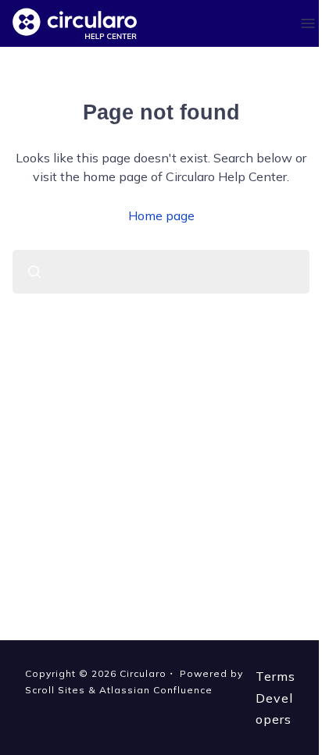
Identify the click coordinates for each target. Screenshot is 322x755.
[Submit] (34, 271)
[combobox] (161, 272)
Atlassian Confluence (156, 690)
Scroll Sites (55, 690)
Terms (275, 676)
